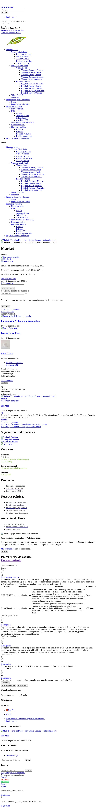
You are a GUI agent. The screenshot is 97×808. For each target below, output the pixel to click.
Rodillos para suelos (24, 136)
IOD (13, 111)
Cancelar (5, 683)
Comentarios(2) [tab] (12, 365)
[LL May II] (48, 259)
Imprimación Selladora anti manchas (20, 321)
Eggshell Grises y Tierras (31, 86)
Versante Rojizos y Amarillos (32, 77)
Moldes (19, 113)
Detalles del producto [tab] (14, 363)
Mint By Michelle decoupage (22, 122)
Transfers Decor (22, 116)
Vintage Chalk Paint (19, 52)
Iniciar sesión (11, 721)
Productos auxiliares (14, 106)
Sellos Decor (21, 118)
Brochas (19, 129)
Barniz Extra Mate (10, 333)
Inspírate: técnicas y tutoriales (17, 138)
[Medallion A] (48, 261)
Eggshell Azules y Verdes (31, 88)
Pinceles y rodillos (18, 127)
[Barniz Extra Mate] (9, 328)
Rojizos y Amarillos (24, 61)
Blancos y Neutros (23, 54)
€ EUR (9, 714)
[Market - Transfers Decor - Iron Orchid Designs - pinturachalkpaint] (28, 240)
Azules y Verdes (22, 59)
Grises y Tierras (22, 56)
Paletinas (19, 131)
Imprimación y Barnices (20, 104)
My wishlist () (12, 755)
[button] (7, 7)
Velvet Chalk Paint (18, 95)
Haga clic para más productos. (13, 773)
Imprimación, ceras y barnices (18, 100)
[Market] (28, 396)
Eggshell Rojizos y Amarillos (32, 90)
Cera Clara (7, 353)
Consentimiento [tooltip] (11, 560)
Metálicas (15, 97)
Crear (28, 760)
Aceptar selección (8, 685)
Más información (8, 549)
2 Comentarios (7, 380)
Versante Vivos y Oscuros (31, 79)
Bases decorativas (18, 125)
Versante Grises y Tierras (31, 72)
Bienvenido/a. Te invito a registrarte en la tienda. (25, 719)
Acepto (4, 551)
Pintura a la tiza (12, 50)
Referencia (5, 371)
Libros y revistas (17, 109)
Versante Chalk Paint (19, 65)
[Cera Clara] (5, 348)
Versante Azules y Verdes (31, 75)
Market (5, 405)
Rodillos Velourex (23, 134)
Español (11, 710)
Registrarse (5, 795)
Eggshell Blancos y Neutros (32, 84)
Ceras (13, 102)
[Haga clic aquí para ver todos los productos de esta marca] (10, 257)
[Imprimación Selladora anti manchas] (16, 316)
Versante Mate (22, 68)
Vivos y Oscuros (22, 63)
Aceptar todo (22, 685)
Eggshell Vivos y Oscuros (31, 93)
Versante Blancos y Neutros (32, 70)
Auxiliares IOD (22, 120)
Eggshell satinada (23, 81)
